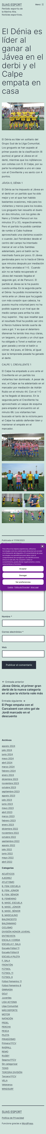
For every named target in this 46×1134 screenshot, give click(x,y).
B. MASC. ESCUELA (12, 902)
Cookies (10, 587)
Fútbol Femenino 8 (11, 985)
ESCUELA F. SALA (11, 944)
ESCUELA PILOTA (11, 956)
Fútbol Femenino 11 (12, 981)
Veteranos (7, 1084)
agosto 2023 (8, 795)
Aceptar (23, 568)
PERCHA (6, 1027)
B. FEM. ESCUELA (11, 886)
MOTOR (6, 1014)
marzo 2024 (8, 766)
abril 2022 (7, 861)
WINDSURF (8, 1089)
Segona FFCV (9, 1060)
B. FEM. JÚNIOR (10, 890)
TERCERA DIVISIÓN (12, 1072)
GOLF (5, 993)
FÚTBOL (6, 969)
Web (4, 647)
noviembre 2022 (10, 833)
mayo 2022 (8, 857)
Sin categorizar (10, 1064)
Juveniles (6, 998)
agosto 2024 (8, 746)
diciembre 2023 (10, 779)
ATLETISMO (8, 882)
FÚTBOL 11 (7, 973)
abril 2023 (7, 812)
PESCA (5, 1031)
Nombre (7, 616)
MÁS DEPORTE (10, 1010)
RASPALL (6, 1047)
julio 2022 (7, 849)
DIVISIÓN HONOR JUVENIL (16, 931)
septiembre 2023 (11, 791)
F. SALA (6, 960)
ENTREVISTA (8, 936)
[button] (42, 546)
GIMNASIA (7, 989)
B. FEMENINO (9, 898)
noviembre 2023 (10, 783)
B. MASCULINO (10, 915)
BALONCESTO (9, 919)
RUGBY (5, 1055)
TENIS (5, 1068)
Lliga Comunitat (10, 1006)
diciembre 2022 (10, 828)
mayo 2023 (8, 808)
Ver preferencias (23, 582)
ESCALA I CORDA (11, 940)
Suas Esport (12, 4)
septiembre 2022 (11, 841)
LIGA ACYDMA (9, 1002)
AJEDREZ (7, 878)
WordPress (27, 1123)
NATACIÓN (7, 1018)
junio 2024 (7, 754)
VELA (4, 1080)
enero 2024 (8, 775)
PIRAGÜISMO (8, 1039)
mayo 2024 (8, 758)
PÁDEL (5, 1022)
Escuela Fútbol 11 (10, 948)
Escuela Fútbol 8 (10, 952)
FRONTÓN (7, 965)
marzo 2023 (8, 816)
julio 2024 (7, 750)
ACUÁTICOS (8, 874)
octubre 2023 (9, 787)
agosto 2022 (8, 845)
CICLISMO (7, 927)
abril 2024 (7, 762)
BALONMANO (9, 923)
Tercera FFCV (9, 1076)
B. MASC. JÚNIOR (11, 907)
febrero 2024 (9, 771)
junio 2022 (7, 853)
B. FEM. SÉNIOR (10, 894)
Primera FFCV (9, 1043)
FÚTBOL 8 (7, 977)
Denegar (23, 575)
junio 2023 (7, 804)
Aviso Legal (35, 587)
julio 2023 (7, 800)
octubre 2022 (9, 837)
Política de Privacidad (21, 587)
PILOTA (5, 1035)
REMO (5, 1051)
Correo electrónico (12, 632)
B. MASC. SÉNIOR (11, 911)
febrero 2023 (9, 820)
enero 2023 (8, 824)
